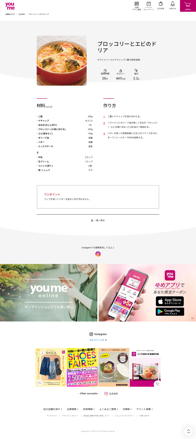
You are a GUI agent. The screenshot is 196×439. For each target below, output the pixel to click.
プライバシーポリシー (70, 416)
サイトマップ (52, 416)
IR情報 (126, 409)
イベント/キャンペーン (149, 6)
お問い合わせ (144, 416)
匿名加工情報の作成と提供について (96, 416)
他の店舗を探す (51, 409)
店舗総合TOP (10, 14)
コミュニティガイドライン (124, 416)
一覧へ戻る (99, 220)
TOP (188, 431)
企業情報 (71, 409)
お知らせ (173, 6)
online (188, 6)
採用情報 (88, 409)
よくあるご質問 (107, 409)
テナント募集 (143, 409)
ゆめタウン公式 (96, 340)
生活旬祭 (161, 6)
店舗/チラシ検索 (137, 6)
